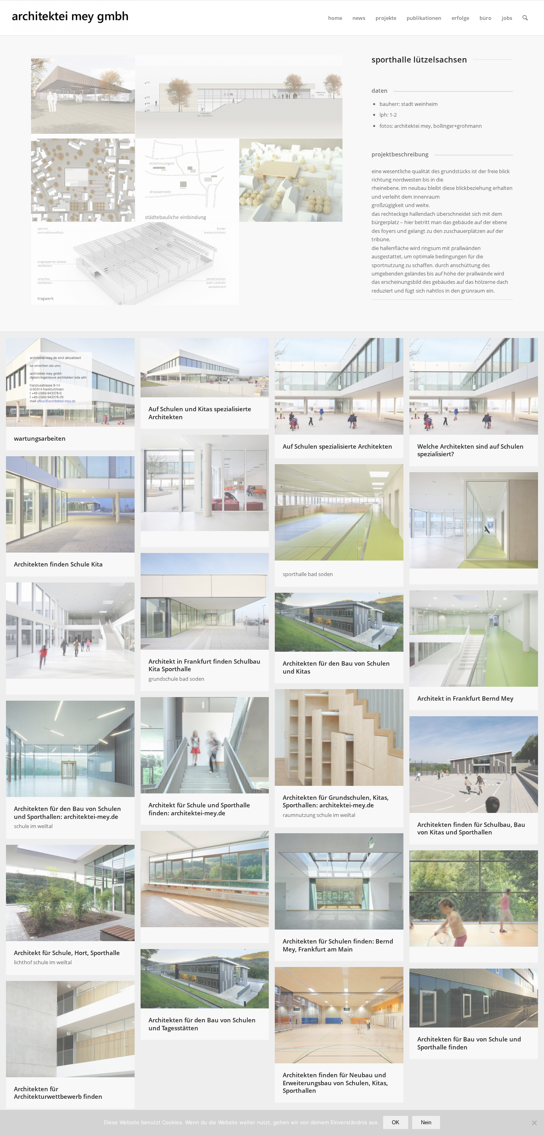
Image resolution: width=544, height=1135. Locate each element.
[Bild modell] (291, 180)
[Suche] (525, 17)
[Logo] (70, 17)
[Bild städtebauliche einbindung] (187, 180)
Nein (426, 1122)
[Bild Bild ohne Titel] (476, 531)
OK (395, 1122)
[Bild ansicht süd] (239, 97)
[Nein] (534, 1123)
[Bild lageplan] (83, 180)
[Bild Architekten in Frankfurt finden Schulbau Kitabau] (208, 494)
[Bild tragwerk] (135, 263)
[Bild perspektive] (83, 97)
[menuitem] (335, 17)
